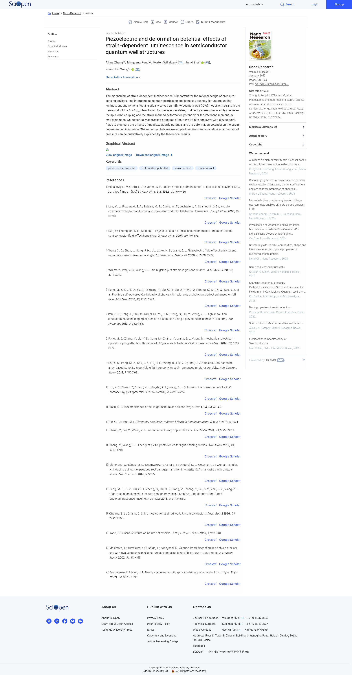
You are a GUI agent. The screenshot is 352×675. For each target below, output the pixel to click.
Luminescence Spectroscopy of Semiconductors (268, 341)
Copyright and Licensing (162, 635)
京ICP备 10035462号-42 (155, 671)
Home (55, 13)
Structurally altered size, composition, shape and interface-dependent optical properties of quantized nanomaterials (277, 249)
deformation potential (155, 168)
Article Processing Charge (162, 641)
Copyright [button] (255, 144)
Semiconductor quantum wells (267, 267)
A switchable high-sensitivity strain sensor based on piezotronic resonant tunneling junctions (277, 162)
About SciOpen (110, 617)
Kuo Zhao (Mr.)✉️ (232, 623)
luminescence (183, 168)
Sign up (339, 4)
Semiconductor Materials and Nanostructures (275, 323)
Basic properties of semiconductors (270, 307)
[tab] (277, 127)
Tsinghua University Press (116, 629)
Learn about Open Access (117, 623)
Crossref (211, 198)
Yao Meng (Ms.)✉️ (232, 617)
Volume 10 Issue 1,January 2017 (260, 73)
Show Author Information (122, 77)
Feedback (199, 645)
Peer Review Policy (158, 623)
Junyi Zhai (192, 62)
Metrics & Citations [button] (261, 126)
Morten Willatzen (164, 62)
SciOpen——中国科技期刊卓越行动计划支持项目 (221, 651)
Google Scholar (230, 198)
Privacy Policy (155, 617)
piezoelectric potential (121, 168)
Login (314, 4)
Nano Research (72, 13)
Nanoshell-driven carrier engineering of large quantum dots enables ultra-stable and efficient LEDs (276, 205)
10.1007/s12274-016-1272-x (272, 84)
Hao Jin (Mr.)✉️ (231, 629)
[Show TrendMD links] (303, 359)
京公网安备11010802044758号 (190, 671)
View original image (119, 155)
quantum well (206, 168)
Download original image (152, 155)
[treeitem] (72, 41)
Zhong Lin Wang (117, 69)
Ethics (150, 629)
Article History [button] (258, 135)
